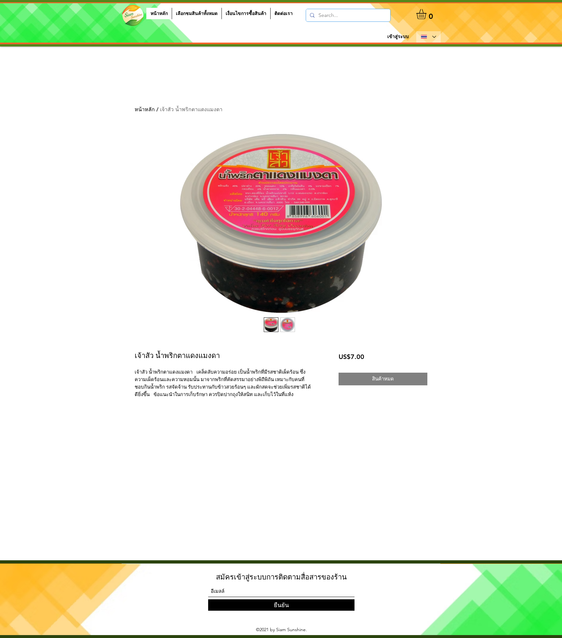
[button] (427, 14)
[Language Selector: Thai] (428, 37)
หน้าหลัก (145, 109)
